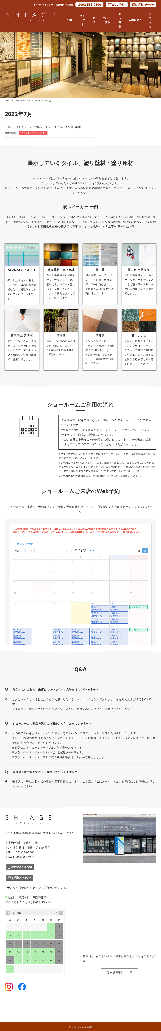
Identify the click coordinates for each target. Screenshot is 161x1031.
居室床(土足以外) (22, 335)
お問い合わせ (145, 4)
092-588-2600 (90, 4)
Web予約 (118, 4)
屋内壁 (100, 270)
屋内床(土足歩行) (139, 270)
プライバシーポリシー (42, 4)
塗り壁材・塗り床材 (61, 270)
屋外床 (100, 335)
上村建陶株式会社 (64, 4)
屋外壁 (61, 335)
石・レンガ (139, 335)
